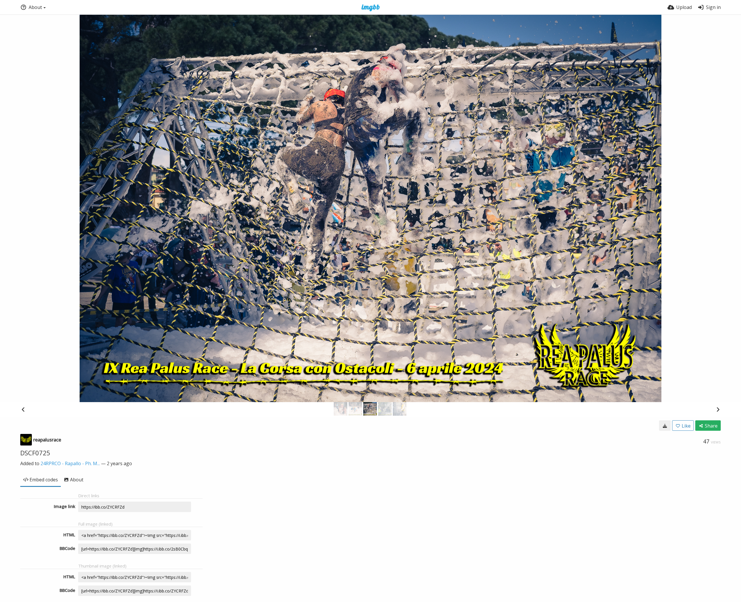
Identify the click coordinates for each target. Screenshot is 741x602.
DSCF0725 (35, 452)
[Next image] (718, 409)
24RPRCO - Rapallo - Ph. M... (70, 463)
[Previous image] (23, 409)
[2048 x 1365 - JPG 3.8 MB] (665, 425)
